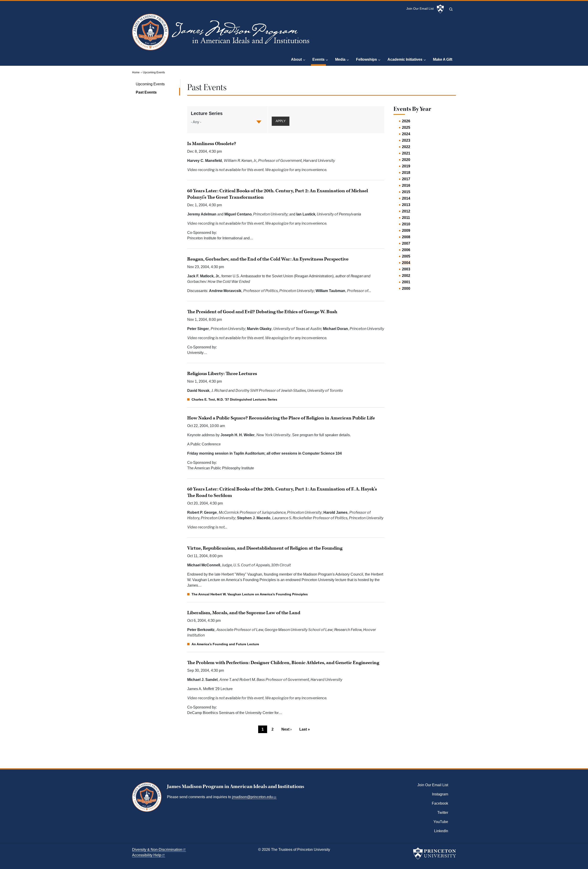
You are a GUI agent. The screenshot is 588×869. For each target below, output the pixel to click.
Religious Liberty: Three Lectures (222, 374)
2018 (406, 173)
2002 (406, 276)
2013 (406, 205)
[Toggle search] (451, 9)
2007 (406, 243)
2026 (406, 121)
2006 (406, 250)
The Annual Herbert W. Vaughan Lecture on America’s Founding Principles (250, 594)
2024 (406, 134)
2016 (406, 185)
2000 (406, 288)
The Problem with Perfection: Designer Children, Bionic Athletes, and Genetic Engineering (283, 663)
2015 (406, 192)
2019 (406, 166)
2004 (406, 263)
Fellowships (366, 59)
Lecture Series (207, 113)
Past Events (158, 92)
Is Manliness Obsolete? (211, 144)
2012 (406, 211)
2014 (406, 198)
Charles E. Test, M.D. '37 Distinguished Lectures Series (234, 399)
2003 (406, 269)
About (296, 59)
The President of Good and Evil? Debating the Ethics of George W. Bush (262, 312)
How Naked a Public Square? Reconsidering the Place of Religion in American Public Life (281, 418)
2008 (406, 237)
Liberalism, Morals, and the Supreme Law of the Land (243, 613)
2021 (406, 153)
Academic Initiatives (404, 59)
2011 (406, 218)
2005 (406, 256)
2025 (406, 127)
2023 (406, 140)
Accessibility (146, 855)
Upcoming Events (154, 72)
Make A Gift (442, 59)
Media (340, 59)
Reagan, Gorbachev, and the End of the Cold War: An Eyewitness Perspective (267, 259)
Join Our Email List (420, 8)
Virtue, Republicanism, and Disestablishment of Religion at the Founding (264, 548)
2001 (406, 282)
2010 (406, 224)
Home (136, 72)
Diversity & (157, 850)
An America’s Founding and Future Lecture (225, 644)
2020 (406, 160)
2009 (406, 230)
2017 (406, 179)
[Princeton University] (440, 9)
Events (319, 59)
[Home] (221, 34)
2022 (406, 147)
